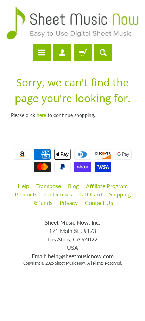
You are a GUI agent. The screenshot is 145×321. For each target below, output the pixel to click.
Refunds (42, 202)
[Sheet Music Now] (72, 23)
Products (26, 194)
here (41, 115)
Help (23, 185)
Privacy (68, 202)
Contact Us (99, 202)
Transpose (48, 185)
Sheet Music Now (70, 263)
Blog (73, 185)
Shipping (120, 194)
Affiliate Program (107, 185)
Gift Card (90, 194)
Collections (58, 194)
